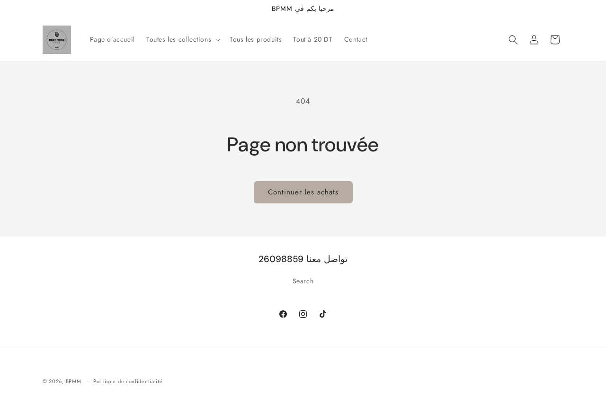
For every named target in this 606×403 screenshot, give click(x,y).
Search (303, 281)
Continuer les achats (303, 192)
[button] (182, 39)
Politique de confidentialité (128, 381)
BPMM (73, 381)
